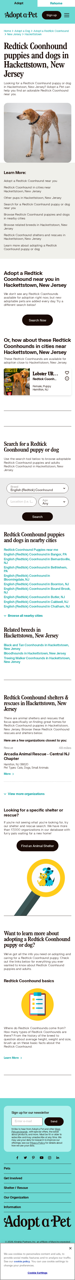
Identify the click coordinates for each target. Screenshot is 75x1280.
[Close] (70, 1248)
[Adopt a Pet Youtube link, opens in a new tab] (42, 1158)
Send (54, 1121)
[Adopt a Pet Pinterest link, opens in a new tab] (34, 1158)
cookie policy (22, 1261)
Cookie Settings (38, 1272)
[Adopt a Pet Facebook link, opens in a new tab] (18, 1158)
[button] (67, 372)
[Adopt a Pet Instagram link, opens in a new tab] (51, 1158)
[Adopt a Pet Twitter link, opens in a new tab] (26, 1158)
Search (37, 516)
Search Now (37, 320)
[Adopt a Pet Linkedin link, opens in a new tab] (58, 1158)
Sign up (52, 15)
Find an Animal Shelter (37, 846)
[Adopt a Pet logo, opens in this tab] (37, 1226)
